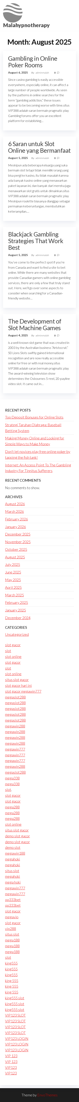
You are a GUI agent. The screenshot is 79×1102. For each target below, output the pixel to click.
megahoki (12, 859)
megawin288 (15, 726)
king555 (11, 963)
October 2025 (16, 549)
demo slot (12, 847)
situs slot (12, 870)
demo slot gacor (17, 836)
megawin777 (15, 749)
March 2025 (14, 595)
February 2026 (16, 519)
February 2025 (16, 602)
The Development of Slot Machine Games (34, 324)
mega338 (12, 778)
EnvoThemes (47, 1095)
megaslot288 (15, 697)
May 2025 (13, 580)
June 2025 (13, 572)
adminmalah (42, 72)
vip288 (10, 928)
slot (8, 650)
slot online (13, 656)
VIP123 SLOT (15, 1015)
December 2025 (17, 534)
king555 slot (14, 998)
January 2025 (15, 610)
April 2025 (13, 587)
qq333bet (13, 899)
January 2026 (15, 526)
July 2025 (12, 564)
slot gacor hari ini (18, 685)
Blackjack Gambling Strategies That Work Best (35, 240)
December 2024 (17, 618)
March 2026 (14, 511)
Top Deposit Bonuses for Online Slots (34, 417)
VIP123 (11, 1067)
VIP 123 (11, 1056)
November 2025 (18, 542)
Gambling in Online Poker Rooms (32, 62)
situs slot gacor (17, 679)
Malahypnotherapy (26, 25)
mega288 (12, 807)
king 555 (11, 980)
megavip (11, 917)
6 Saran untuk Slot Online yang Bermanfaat (39, 147)
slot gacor (13, 645)
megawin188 (15, 853)
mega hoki (13, 882)
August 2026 (15, 504)
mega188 (12, 940)
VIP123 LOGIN (16, 1038)
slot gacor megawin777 (23, 691)
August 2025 (15, 557)
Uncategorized (17, 634)
